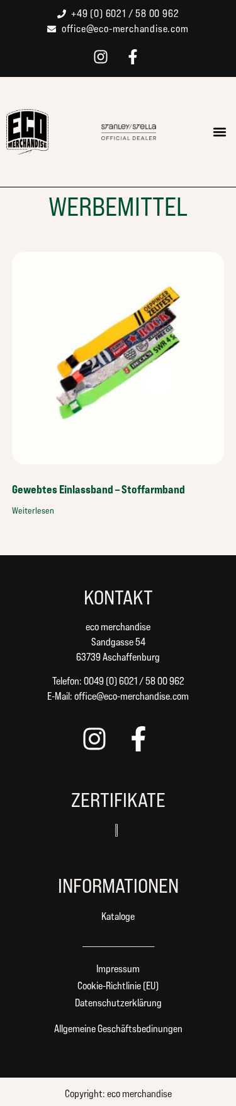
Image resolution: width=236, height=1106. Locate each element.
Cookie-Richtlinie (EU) (118, 986)
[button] (219, 132)
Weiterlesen (33, 510)
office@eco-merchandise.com (131, 696)
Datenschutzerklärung (118, 1003)
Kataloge (118, 916)
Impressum (118, 969)
